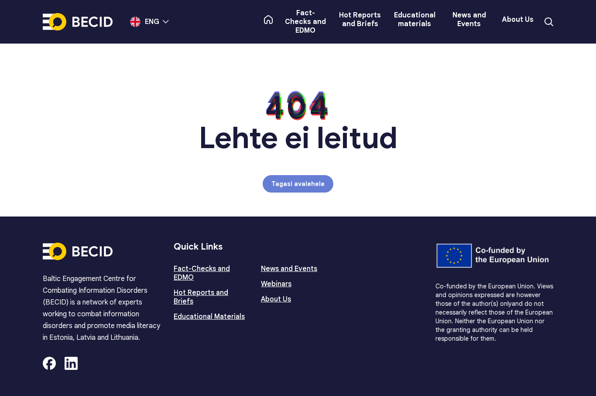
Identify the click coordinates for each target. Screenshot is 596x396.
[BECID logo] (78, 21)
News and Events (469, 19)
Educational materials (414, 19)
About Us (518, 19)
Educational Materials (209, 316)
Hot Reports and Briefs (360, 19)
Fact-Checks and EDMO (305, 22)
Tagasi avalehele (298, 184)
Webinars (276, 284)
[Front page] (268, 19)
